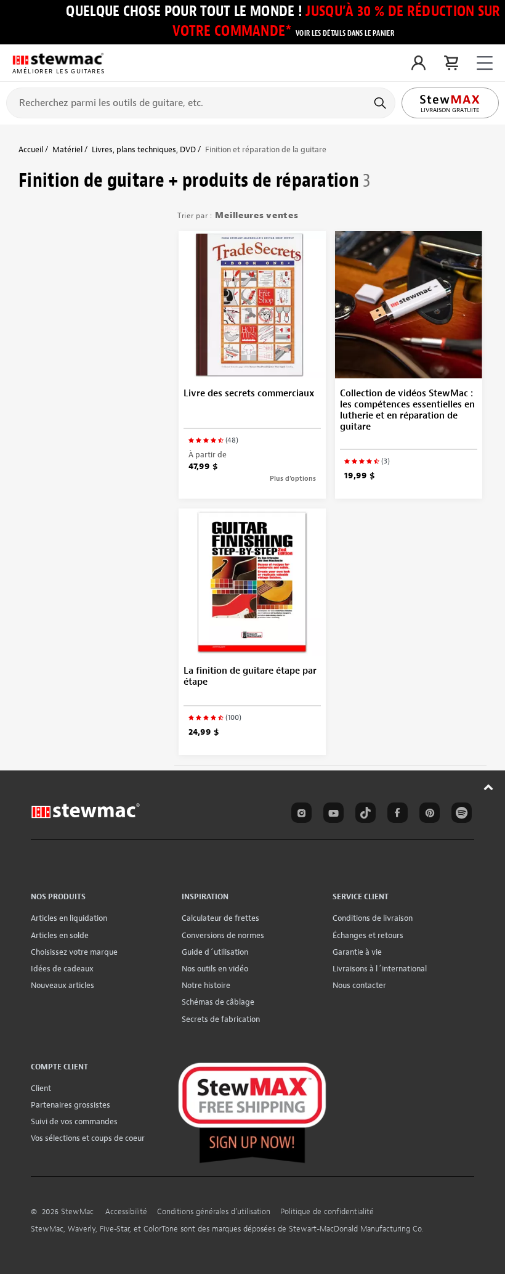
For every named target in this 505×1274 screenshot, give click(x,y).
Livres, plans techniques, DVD (144, 149)
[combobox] (200, 102)
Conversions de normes (223, 935)
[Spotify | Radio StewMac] (459, 814)
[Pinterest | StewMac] (427, 814)
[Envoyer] (381, 102)
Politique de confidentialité (327, 1212)
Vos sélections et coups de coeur (88, 1138)
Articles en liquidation (69, 918)
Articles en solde (60, 935)
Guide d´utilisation (215, 952)
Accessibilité (126, 1212)
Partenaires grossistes (70, 1105)
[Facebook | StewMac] (395, 814)
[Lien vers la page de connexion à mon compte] (418, 62)
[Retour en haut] (488, 786)
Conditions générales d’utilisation (213, 1212)
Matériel (67, 149)
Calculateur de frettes (220, 918)
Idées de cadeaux (62, 968)
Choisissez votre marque (74, 952)
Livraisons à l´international (380, 968)
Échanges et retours (368, 935)
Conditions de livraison (373, 918)
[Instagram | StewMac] (299, 814)
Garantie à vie (357, 952)
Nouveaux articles (62, 985)
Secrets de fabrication (221, 1019)
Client (41, 1088)
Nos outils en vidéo (215, 968)
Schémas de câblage (218, 1002)
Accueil (30, 149)
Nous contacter (359, 985)
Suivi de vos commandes (74, 1121)
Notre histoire (206, 985)
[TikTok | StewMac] (363, 814)
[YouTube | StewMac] (331, 814)
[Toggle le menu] (485, 63)
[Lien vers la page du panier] (451, 62)
